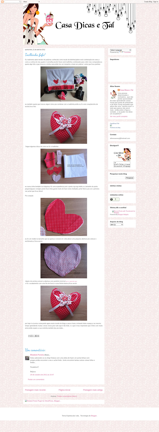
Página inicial (64, 390)
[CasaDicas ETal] (111, 126)
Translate (127, 52)
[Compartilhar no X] (34, 336)
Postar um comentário (36, 379)
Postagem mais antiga (93, 390)
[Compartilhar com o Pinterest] (38, 336)
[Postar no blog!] (31, 336)
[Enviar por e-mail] (29, 336)
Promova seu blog (115, 127)
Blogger (94, 416)
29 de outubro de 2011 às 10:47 (42, 375)
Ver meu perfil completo (118, 116)
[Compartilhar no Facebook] (36, 336)
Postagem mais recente (35, 390)
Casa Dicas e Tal (126, 90)
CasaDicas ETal (114, 123)
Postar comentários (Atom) (67, 396)
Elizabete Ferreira (37, 355)
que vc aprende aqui (71, 281)
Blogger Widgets (123, 214)
